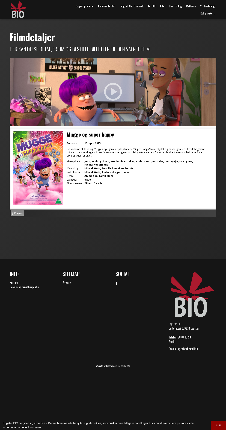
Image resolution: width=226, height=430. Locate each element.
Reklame (191, 6)
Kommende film (106, 6)
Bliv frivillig (175, 6)
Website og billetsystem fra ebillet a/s (113, 366)
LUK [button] (218, 425)
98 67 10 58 (184, 337)
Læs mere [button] (34, 427)
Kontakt (14, 283)
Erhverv (67, 283)
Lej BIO (152, 6)
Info (162, 6)
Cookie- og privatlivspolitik (24, 287)
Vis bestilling (207, 6)
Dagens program (85, 6)
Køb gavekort (207, 13)
